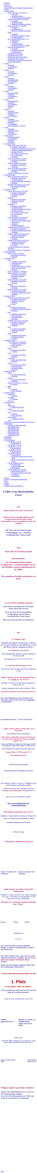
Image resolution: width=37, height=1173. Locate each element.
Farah (9, 306)
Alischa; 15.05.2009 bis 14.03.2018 (18, 19)
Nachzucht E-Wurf (9, 258)
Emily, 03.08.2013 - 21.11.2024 (17, 273)
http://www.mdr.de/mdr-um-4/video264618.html (19, 804)
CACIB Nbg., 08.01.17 (14, 453)
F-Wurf (6, 99)
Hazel (9, 32)
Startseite (6, 3)
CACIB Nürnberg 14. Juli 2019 (17, 469)
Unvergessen (8, 438)
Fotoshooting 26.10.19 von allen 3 (17, 57)
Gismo (10, 348)
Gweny (10, 363)
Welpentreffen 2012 (13, 428)
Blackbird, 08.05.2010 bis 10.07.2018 (18, 184)
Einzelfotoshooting (13, 80)
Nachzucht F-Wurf (9, 296)
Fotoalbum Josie (16, 52)
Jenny (9, 412)
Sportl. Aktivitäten (16, 315)
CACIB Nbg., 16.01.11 (14, 442)
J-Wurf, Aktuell (8, 135)
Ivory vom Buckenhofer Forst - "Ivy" (18, 39)
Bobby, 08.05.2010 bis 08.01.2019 (18, 176)
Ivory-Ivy (10, 401)
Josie (9, 420)
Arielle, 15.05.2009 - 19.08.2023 (17, 163)
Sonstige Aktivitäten (17, 152)
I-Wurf (6, 127)
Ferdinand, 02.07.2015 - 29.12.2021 (18, 320)
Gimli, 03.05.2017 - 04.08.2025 (17, 342)
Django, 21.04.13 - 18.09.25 (16, 253)
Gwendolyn (11, 358)
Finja (9, 312)
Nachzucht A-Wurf (9, 144)
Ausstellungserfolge (17, 16)
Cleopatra (10, 198)
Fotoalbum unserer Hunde (15, 53)
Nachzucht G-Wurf (9, 340)
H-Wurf (6, 117)
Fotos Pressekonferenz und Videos (21, 473)
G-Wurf (6, 109)
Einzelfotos (11, 142)
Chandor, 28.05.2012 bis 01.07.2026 (18, 240)
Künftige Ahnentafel (13, 137)
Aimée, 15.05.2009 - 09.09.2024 (17, 145)
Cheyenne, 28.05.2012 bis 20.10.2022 (19, 227)
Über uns (7, 4)
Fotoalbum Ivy (15, 40)
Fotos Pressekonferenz (17, 466)
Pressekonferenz (16, 443)
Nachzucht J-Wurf (9, 402)
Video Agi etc (15, 222)
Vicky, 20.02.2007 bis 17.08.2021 (17, 13)
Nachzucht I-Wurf (9, 392)
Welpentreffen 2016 (13, 432)
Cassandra (11, 204)
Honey (10, 373)
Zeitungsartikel (15, 468)
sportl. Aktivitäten (16, 345)
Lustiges (6, 478)
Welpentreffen (8, 424)
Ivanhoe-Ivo (11, 394)
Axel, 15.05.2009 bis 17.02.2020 (17, 158)
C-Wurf (6, 76)
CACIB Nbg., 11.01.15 (14, 446)
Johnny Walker (12, 417)
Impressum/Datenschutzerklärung (13, 486)
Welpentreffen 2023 (13, 435)
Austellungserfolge (16, 263)
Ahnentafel (14, 14)
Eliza (9, 260)
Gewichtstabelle (12, 67)
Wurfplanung (8, 437)
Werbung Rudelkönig (17, 225)
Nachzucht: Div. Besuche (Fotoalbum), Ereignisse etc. (19, 422)
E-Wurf (6, 91)
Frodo (9, 333)
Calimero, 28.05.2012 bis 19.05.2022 (18, 234)
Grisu (9, 353)
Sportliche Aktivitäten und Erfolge (21, 17)
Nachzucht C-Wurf (9, 189)
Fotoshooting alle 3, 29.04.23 (16, 58)
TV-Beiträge (15, 474)
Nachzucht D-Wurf (9, 252)
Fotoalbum (11, 68)
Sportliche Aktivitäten (17, 50)
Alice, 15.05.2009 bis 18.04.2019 (17, 168)
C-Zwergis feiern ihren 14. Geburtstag (19, 250)
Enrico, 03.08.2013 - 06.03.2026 (17, 279)
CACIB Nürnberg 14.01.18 (16, 463)
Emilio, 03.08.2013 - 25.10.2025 (17, 289)
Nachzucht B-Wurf (9, 175)
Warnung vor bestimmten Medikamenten (15, 479)
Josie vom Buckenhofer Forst (16, 47)
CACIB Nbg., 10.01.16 (14, 450)
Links (6, 481)
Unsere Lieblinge (9, 11)
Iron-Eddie (11, 397)
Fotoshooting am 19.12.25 (15, 55)
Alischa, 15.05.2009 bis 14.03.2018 (18, 173)
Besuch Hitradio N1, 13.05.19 (16, 126)
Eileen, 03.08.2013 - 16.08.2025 (17, 26)
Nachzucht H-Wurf (9, 371)
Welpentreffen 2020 (13, 433)
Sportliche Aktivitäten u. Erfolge (20, 35)
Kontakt (6, 484)
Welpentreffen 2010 (13, 427)
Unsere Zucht (8, 6)
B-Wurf (6, 70)
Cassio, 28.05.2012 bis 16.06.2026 (18, 217)
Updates (6, 482)
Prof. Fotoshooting (16, 155)
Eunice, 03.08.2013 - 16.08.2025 (17, 271)
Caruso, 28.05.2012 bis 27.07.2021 (18, 191)
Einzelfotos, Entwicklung (18, 343)
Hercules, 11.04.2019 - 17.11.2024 (18, 383)
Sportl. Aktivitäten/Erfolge (18, 360)
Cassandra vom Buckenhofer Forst (14, 790)
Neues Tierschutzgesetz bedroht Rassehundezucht (18, 8)
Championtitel (15, 265)
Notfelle (6, 9)
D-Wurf (6, 85)
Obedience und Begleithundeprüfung (22, 150)
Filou (9, 327)
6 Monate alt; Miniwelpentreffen (17, 425)
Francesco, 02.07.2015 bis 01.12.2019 (19, 297)
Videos (10, 108)
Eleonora (10, 284)
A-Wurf (6, 63)
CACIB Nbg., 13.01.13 (14, 445)
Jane (9, 404)
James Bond (11, 405)
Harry (9, 387)
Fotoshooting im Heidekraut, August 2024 (20, 60)
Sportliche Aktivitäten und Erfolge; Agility (23, 148)
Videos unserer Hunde (14, 62)
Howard (10, 378)
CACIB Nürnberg (9, 440)
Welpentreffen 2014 (13, 430)
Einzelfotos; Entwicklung (18, 147)
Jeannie (10, 409)
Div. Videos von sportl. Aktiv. (19, 153)
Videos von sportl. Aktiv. (18, 268)
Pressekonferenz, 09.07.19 (18, 471)
